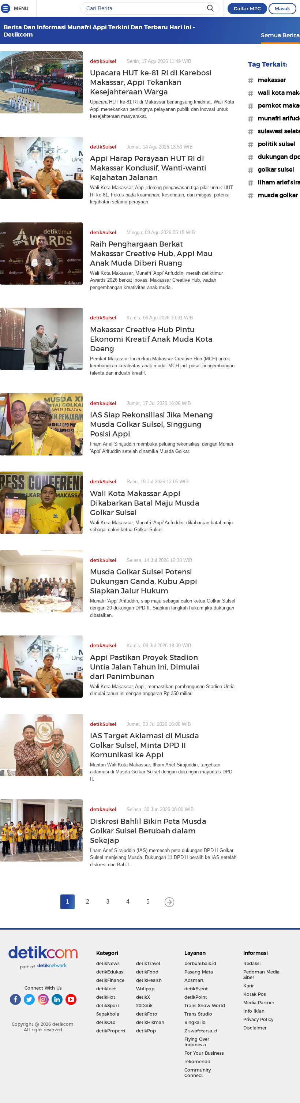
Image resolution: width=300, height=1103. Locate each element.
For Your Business (204, 1053)
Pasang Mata (198, 972)
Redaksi (251, 963)
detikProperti (110, 1030)
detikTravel (148, 963)
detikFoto (146, 1014)
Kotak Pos (254, 994)
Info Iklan (254, 1011)
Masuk (282, 8)
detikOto (106, 1022)
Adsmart (194, 980)
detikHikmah (150, 1022)
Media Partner (258, 1002)
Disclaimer (255, 1028)
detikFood (147, 972)
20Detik (144, 1005)
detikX (143, 997)
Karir (248, 985)
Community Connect (197, 1072)
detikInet (106, 988)
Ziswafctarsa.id (200, 1030)
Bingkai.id (195, 1022)
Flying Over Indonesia (196, 1041)
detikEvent (196, 988)
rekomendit (197, 1061)
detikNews (108, 963)
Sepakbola (107, 1014)
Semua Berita (280, 35)
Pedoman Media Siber (261, 974)
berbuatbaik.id (200, 963)
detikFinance (110, 980)
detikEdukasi (110, 972)
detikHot (105, 997)
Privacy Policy (258, 1019)
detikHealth (149, 980)
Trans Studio (198, 1014)
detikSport (107, 1005)
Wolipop (145, 988)
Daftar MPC (247, 8)
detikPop (146, 1030)
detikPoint (195, 997)
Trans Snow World (204, 1005)
